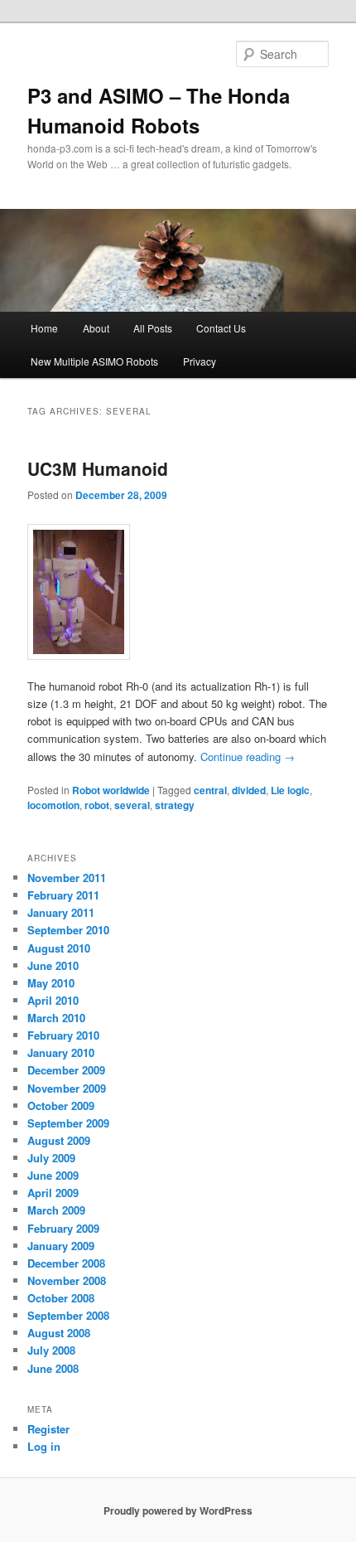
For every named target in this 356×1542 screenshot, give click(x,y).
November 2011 (66, 877)
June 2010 (53, 965)
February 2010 (63, 1035)
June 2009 (53, 1175)
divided (249, 790)
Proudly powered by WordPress (178, 1510)
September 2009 (68, 1123)
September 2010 (68, 930)
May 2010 (51, 983)
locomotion (53, 805)
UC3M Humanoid (97, 468)
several (132, 805)
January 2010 (60, 1052)
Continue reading (247, 756)
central (210, 790)
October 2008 (60, 1298)
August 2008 (58, 1333)
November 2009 (66, 1088)
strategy (175, 805)
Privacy (199, 361)
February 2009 (63, 1228)
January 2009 (60, 1245)
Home (44, 328)
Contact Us (221, 328)
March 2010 (56, 1018)
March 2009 (56, 1210)
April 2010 (53, 1000)
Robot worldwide (111, 790)
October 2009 (60, 1105)
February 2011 (63, 895)
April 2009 (53, 1192)
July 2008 (51, 1350)
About (96, 328)
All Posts (152, 328)
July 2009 (51, 1158)
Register (48, 1429)
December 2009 (66, 1070)
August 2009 (58, 1140)
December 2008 (66, 1263)
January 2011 (60, 912)
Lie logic (290, 790)
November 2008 (66, 1280)
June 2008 (53, 1368)
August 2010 (58, 948)
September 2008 (68, 1315)
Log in (43, 1446)
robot (96, 805)
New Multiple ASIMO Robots (94, 361)
